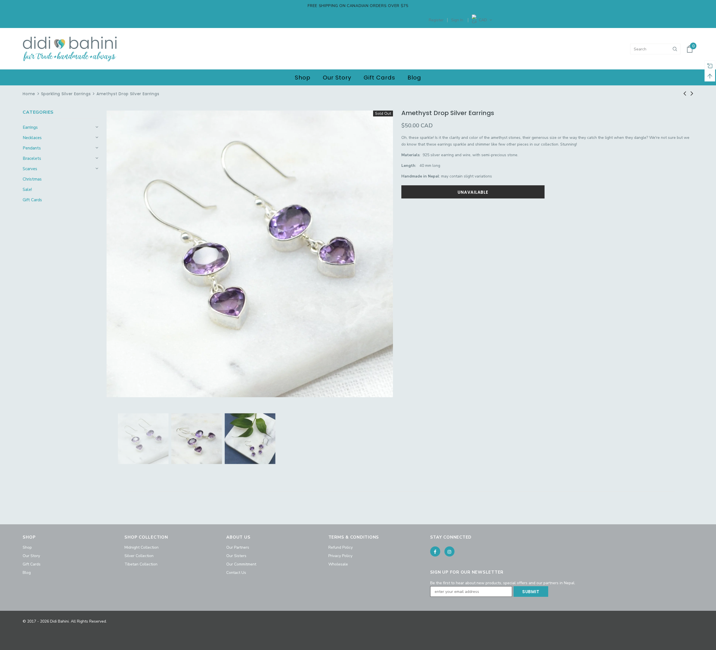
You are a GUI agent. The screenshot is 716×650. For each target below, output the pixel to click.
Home (29, 94)
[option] (250, 254)
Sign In (457, 20)
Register (436, 20)
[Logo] (70, 49)
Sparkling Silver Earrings (66, 94)
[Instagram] (449, 551)
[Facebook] (435, 551)
